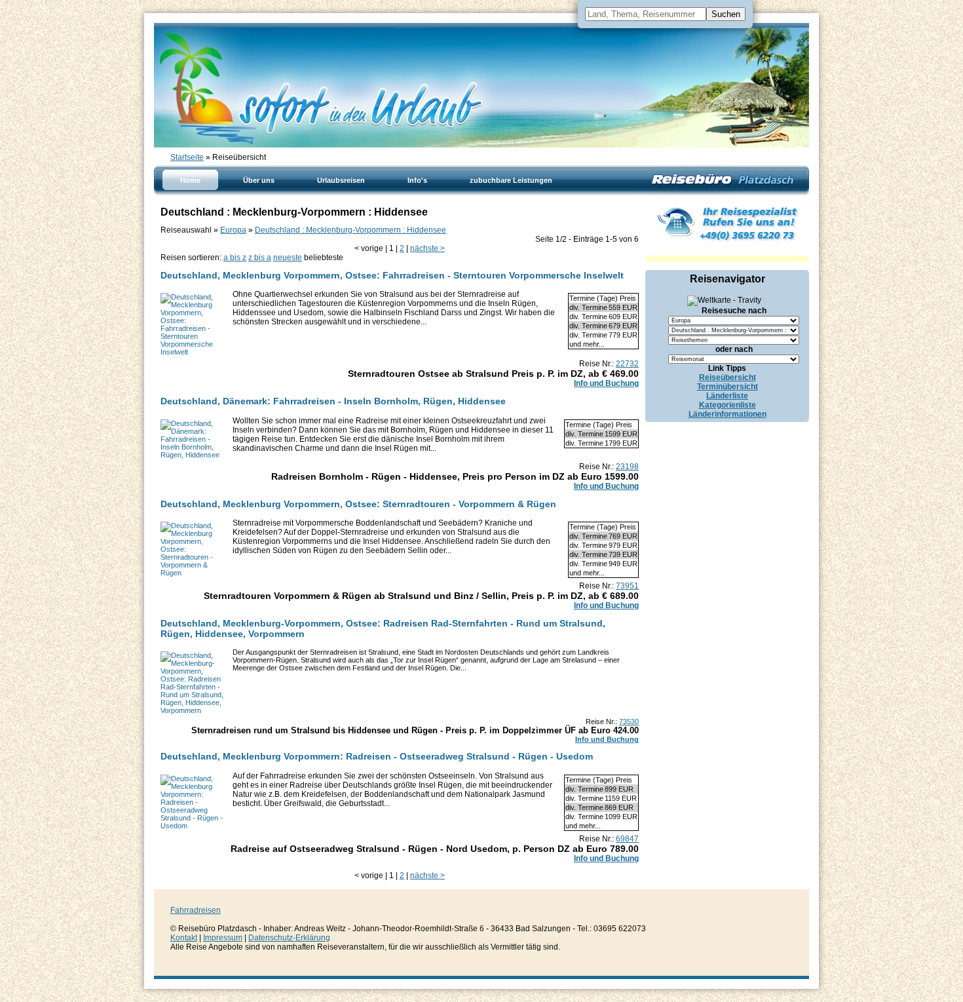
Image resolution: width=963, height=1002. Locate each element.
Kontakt (183, 937)
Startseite (187, 157)
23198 (627, 466)
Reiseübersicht (727, 377)
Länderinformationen (727, 414)
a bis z (234, 257)
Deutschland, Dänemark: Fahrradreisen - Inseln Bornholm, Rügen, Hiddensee (333, 401)
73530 (629, 721)
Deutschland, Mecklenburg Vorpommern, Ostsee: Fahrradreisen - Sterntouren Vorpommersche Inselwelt (392, 275)
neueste (287, 257)
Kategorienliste (727, 405)
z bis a (259, 257)
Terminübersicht (727, 386)
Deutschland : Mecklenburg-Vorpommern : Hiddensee (350, 230)
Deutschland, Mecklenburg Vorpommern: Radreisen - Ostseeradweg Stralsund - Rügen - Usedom (376, 756)
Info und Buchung (606, 383)
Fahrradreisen (195, 910)
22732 (627, 363)
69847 (627, 838)
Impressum (222, 937)
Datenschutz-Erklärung (289, 937)
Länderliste (727, 395)
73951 (627, 585)
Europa (233, 230)
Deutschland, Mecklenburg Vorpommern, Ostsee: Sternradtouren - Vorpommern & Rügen (358, 504)
